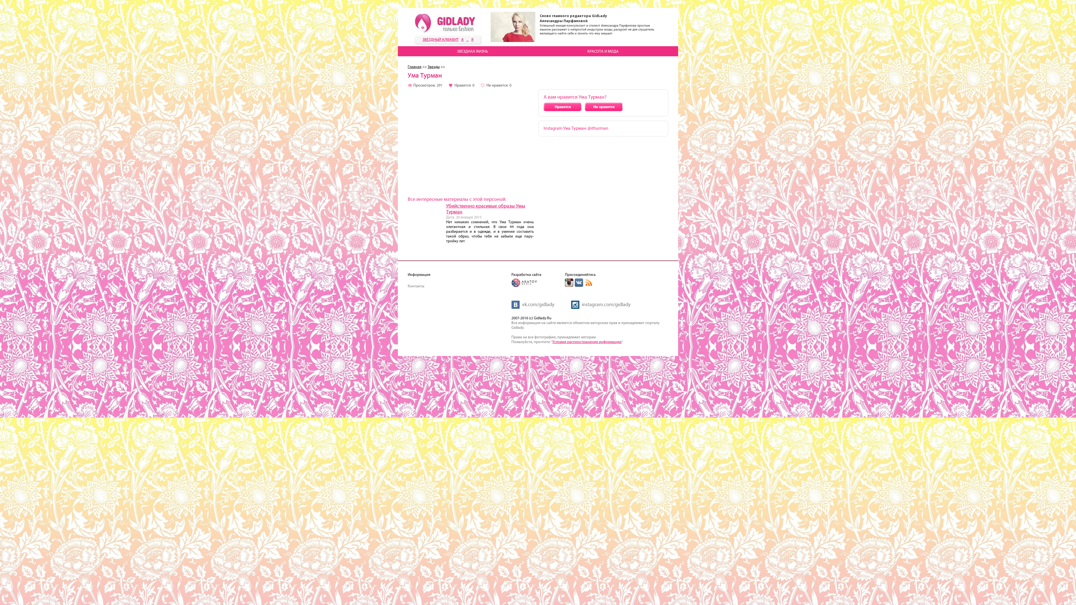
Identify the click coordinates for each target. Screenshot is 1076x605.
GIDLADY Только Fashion (445, 21)
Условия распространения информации (587, 342)
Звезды (434, 67)
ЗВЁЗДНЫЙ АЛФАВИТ (441, 40)
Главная (414, 67)
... (467, 40)
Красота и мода (603, 51)
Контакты (416, 286)
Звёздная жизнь (472, 51)
